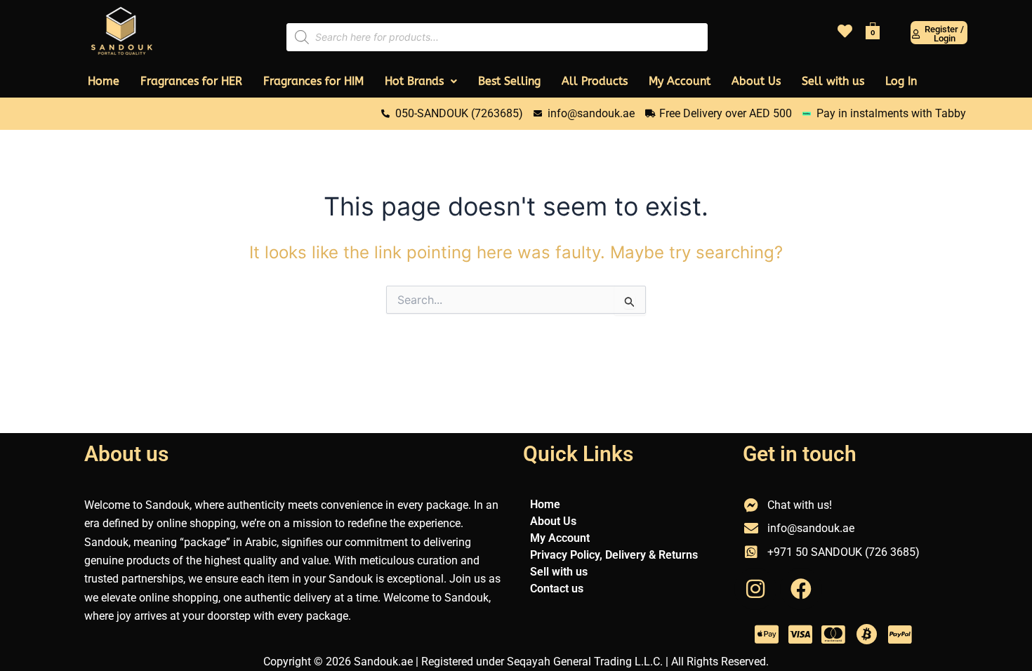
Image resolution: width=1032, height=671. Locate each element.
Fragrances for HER (191, 81)
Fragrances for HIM (313, 81)
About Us (756, 81)
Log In (901, 81)
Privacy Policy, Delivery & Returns (614, 555)
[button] (421, 81)
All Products (595, 81)
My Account (679, 81)
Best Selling (509, 81)
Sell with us (833, 81)
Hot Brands (414, 81)
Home (103, 81)
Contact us (556, 588)
